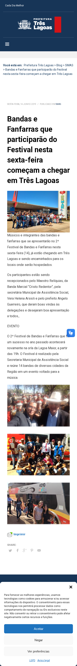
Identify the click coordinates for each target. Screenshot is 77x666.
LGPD (32, 660)
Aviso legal (43, 660)
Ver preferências (38, 651)
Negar (38, 640)
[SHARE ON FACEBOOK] (17, 550)
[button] (71, 587)
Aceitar (38, 629)
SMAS (58, 104)
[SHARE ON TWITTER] (10, 551)
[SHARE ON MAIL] (39, 550)
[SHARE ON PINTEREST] (32, 550)
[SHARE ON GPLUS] (25, 550)
